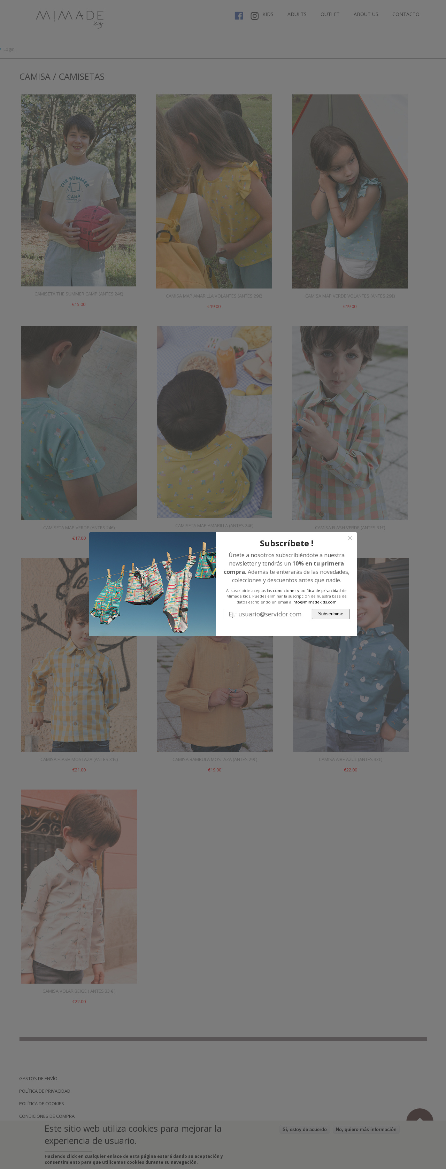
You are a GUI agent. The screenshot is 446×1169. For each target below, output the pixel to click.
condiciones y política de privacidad (307, 590)
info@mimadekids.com (314, 602)
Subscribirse (330, 613)
